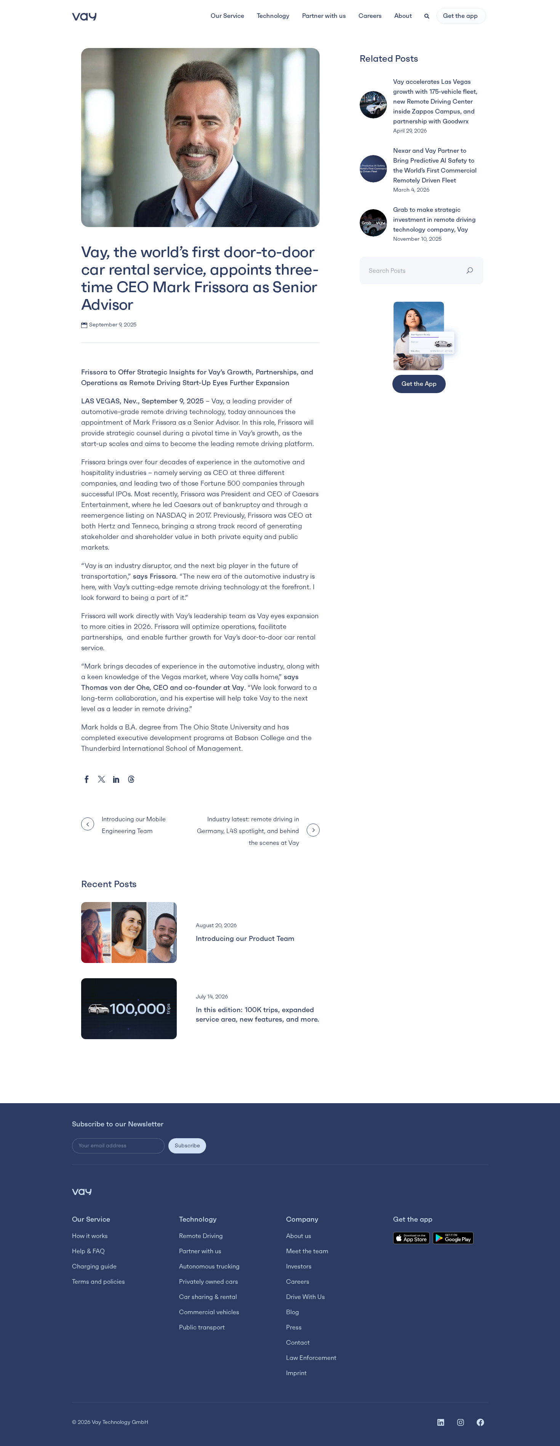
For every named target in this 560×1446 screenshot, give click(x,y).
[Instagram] (460, 1422)
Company (302, 1219)
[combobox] (409, 270)
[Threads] (131, 779)
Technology (198, 1219)
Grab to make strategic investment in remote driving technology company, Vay (434, 219)
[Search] (471, 270)
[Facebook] (86, 779)
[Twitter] (101, 779)
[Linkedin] (440, 1422)
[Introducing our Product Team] (129, 932)
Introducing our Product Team (245, 938)
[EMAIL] (120, 1145)
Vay (217, 401)
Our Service (91, 1219)
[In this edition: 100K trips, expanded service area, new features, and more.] (129, 1008)
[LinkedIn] (116, 779)
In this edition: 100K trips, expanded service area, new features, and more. (257, 1015)
